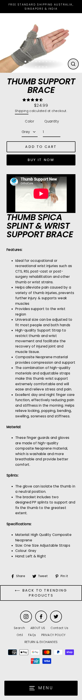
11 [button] (36, 67)
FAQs (32, 635)
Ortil (20, 635)
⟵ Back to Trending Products (41, 593)
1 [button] (25, 62)
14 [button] (47, 67)
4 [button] (36, 62)
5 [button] (40, 62)
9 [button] (54, 62)
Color (29, 121)
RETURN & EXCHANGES (41, 642)
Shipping (21, 111)
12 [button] (40, 67)
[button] (33, 99)
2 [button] (29, 62)
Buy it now (41, 159)
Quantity (51, 121)
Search (19, 628)
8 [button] (50, 62)
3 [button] (33, 62)
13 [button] (43, 67)
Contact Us (59, 628)
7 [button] (47, 62)
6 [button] (43, 62)
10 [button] (57, 62)
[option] (41, 42)
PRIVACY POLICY (53, 635)
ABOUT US (37, 628)
